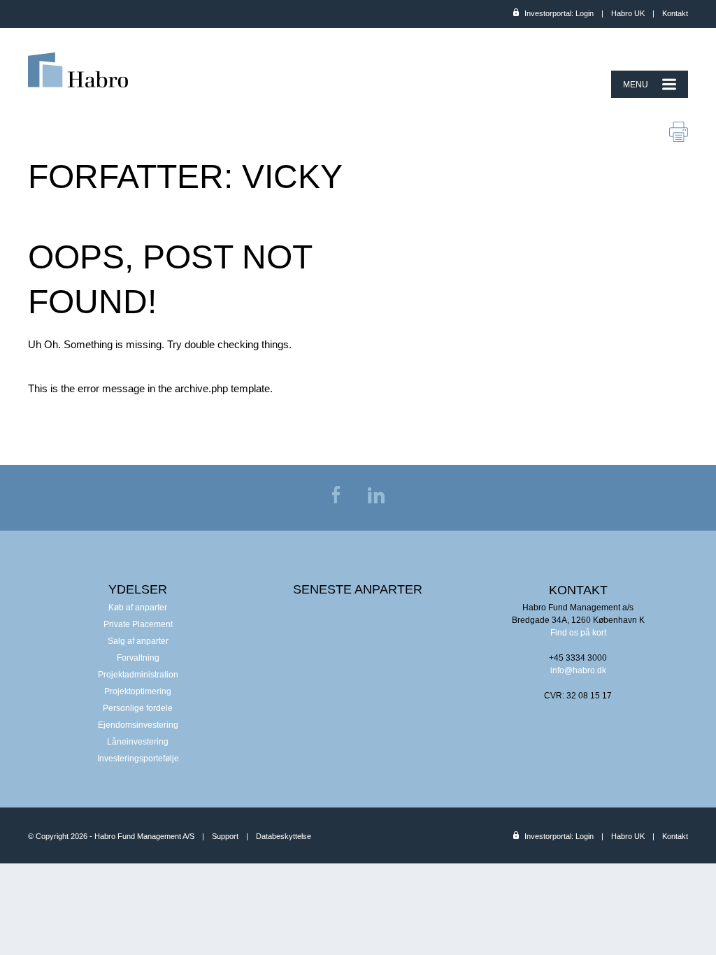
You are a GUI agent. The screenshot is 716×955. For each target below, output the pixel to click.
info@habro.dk (578, 670)
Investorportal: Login (559, 13)
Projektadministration (138, 675)
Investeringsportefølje (138, 758)
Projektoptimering (137, 691)
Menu (635, 84)
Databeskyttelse (283, 836)
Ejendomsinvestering (138, 725)
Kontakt (675, 13)
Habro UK (628, 13)
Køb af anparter (137, 607)
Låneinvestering (138, 742)
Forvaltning (138, 658)
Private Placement (138, 624)
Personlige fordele (138, 708)
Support (225, 836)
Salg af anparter (138, 641)
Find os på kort (578, 633)
